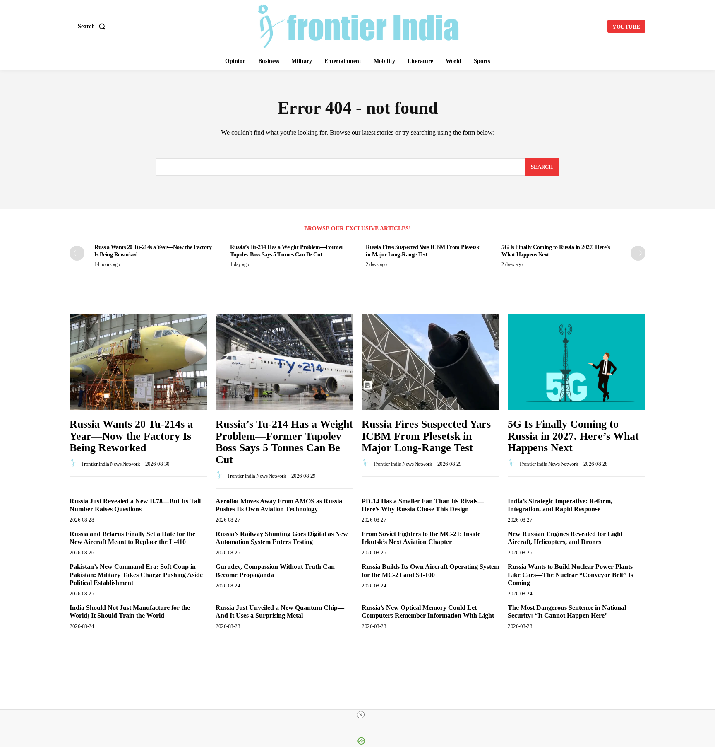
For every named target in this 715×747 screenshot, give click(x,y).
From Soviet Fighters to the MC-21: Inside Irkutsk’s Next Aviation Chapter (421, 537)
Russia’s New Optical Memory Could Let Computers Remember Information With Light (429, 611)
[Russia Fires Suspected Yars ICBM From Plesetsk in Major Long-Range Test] (430, 362)
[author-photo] (75, 463)
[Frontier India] (358, 25)
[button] (93, 26)
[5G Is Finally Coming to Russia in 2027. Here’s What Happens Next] (576, 362)
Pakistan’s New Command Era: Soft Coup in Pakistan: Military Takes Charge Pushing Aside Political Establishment (136, 574)
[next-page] (638, 253)
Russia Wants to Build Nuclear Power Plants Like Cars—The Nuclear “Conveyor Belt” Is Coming (570, 574)
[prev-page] (77, 253)
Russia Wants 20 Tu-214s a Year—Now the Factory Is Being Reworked (131, 436)
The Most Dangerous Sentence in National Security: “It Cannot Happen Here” (567, 611)
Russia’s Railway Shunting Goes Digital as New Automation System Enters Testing (282, 537)
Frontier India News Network (111, 464)
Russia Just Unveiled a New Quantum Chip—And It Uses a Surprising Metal (280, 611)
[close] (361, 714)
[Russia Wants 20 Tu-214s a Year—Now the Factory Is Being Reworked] (138, 362)
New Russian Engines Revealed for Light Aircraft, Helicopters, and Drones (565, 537)
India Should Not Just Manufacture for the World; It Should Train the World (130, 611)
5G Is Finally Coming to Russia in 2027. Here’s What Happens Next (573, 436)
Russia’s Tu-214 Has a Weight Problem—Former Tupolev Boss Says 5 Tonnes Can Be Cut (284, 442)
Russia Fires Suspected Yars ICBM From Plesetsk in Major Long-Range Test (426, 436)
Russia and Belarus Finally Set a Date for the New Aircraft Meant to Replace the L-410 (132, 537)
